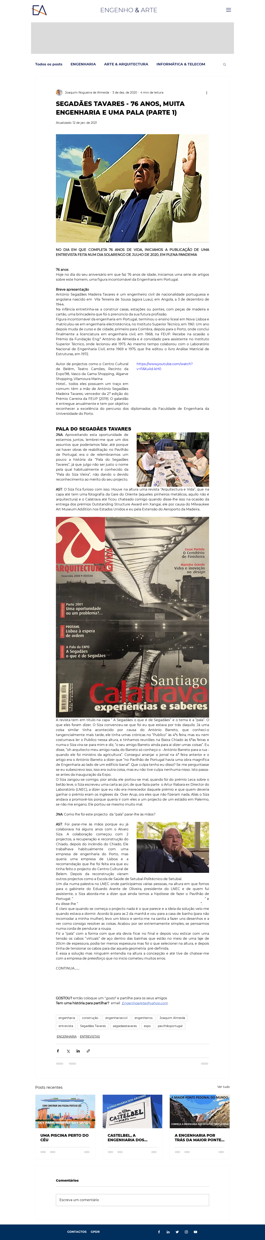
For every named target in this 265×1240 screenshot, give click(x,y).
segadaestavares (125, 1026)
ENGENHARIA (83, 64)
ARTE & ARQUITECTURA (126, 64)
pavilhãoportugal (170, 1026)
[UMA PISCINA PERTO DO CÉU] (65, 1111)
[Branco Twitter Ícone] (177, 1232)
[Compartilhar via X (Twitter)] (68, 1051)
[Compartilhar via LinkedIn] (78, 1051)
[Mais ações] (206, 92)
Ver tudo (223, 1087)
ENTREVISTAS (90, 1036)
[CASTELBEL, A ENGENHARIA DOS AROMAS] (133, 1111)
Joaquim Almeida (172, 1018)
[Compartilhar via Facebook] (58, 1051)
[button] (228, 10)
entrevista (66, 1026)
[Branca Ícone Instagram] (186, 1232)
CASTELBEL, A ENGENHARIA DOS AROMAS (126, 1137)
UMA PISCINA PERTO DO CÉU (64, 1137)
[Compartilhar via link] (88, 1051)
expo (147, 1026)
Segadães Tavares (93, 1026)
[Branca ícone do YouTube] (195, 1232)
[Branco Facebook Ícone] (159, 1232)
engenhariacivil (116, 1018)
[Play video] (173, 382)
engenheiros (144, 1018)
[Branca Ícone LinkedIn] (168, 1232)
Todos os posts (48, 64)
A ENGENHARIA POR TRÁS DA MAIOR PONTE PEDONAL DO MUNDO (198, 1137)
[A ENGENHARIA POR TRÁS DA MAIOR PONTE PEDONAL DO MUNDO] (200, 1111)
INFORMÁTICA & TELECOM (181, 64)
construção (90, 1018)
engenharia (67, 1018)
